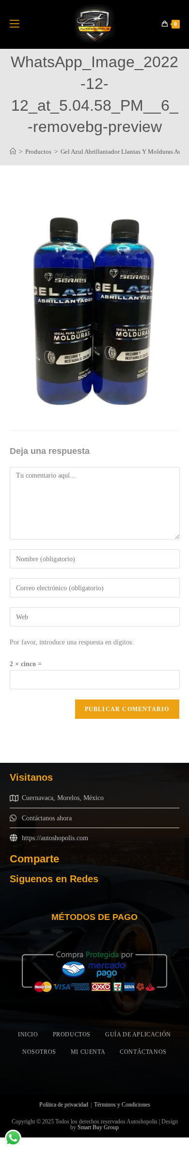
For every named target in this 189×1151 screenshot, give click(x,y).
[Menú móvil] (14, 24)
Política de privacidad (63, 1104)
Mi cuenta (88, 1052)
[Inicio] (13, 151)
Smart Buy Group (98, 1127)
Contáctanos (143, 1052)
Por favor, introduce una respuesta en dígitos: (72, 642)
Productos (72, 1034)
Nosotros (39, 1052)
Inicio (28, 1034)
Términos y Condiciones (122, 1104)
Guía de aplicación (138, 1034)
